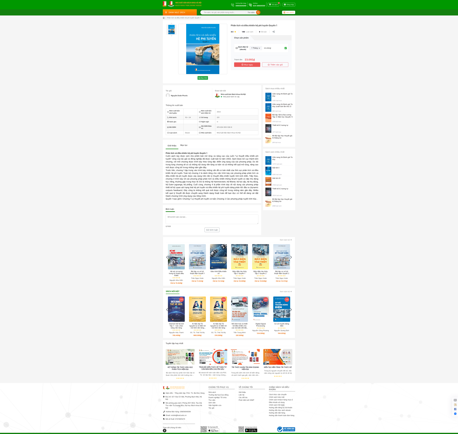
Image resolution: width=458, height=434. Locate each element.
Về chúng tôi (246, 387)
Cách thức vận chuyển (278, 394)
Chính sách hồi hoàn (277, 405)
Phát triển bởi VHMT (246, 400)
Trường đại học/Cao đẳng (218, 395)
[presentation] (167, 257)
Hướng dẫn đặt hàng (277, 413)
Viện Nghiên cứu (214, 405)
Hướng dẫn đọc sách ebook (280, 410)
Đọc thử (203, 78)
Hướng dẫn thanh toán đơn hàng (281, 415)
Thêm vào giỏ (276, 64)
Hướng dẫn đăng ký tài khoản (280, 408)
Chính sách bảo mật (276, 397)
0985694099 (241, 6)
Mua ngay (248, 64)
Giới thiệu (172, 145)
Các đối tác (243, 397)
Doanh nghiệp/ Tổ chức (217, 397)
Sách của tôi (290, 12)
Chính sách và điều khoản (279, 388)
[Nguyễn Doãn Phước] (168, 95)
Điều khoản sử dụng (277, 402)
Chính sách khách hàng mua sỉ (281, 400)
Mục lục (183, 145)
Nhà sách (212, 392)
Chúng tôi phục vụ (218, 387)
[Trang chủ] (164, 18)
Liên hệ (241, 395)
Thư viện (211, 400)
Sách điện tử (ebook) (243, 48)
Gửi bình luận (212, 230)
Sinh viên (212, 403)
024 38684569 (259, 6)
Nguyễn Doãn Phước (179, 96)
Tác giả (211, 408)
